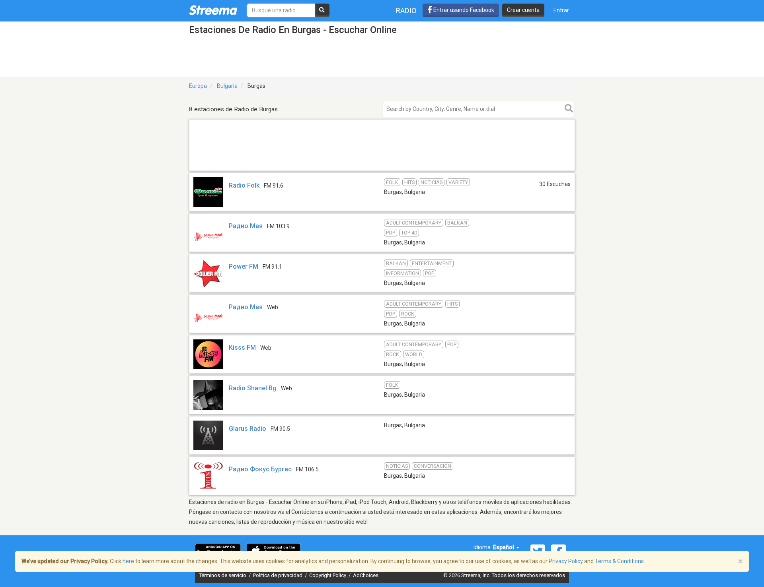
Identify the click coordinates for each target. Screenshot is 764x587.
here (128, 561)
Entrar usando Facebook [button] (463, 10)
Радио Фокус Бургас (260, 469)
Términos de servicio (223, 575)
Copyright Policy (328, 575)
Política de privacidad (278, 575)
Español (504, 547)
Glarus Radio (247, 428)
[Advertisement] (382, 170)
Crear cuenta (523, 10)
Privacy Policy (566, 561)
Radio (406, 10)
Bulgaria (227, 86)
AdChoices (365, 575)
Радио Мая (246, 226)
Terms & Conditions (619, 561)
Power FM (243, 266)
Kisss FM (242, 347)
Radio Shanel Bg (253, 388)
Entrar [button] (561, 10)
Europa (198, 86)
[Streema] (213, 10)
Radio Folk (244, 185)
